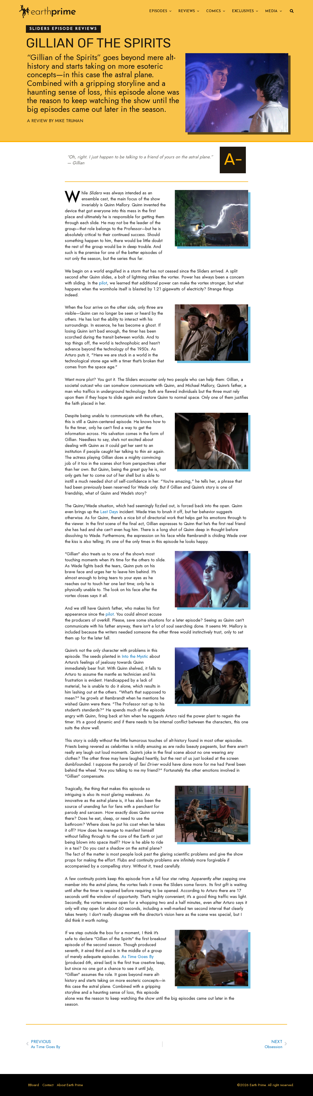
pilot (103, 283)
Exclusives (243, 11)
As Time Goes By (137, 956)
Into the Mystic (135, 656)
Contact (47, 1085)
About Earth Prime (70, 1085)
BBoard (33, 1085)
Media (271, 11)
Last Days (109, 512)
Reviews (186, 11)
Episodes (158, 11)
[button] (169, 11)
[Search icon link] (292, 12)
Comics (213, 11)
